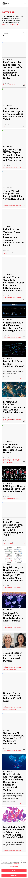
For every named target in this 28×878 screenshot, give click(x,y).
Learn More (16, 863)
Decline (14, 870)
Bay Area (5, 126)
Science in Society (11, 669)
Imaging (19, 459)
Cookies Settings (14, 866)
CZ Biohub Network (7, 252)
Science (13, 167)
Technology (18, 167)
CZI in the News (13, 85)
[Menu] (25, 4)
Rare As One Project (7, 461)
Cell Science (6, 459)
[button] (14, 36)
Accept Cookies (14, 875)
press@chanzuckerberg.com (10, 24)
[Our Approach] (5, 4)
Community (5, 85)
